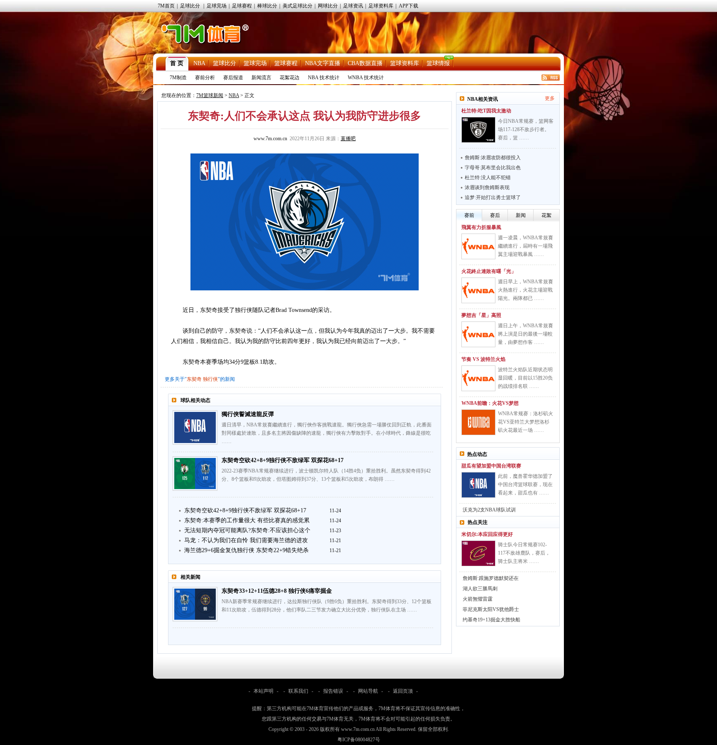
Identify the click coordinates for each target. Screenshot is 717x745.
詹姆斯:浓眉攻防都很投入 (493, 158)
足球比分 (190, 6)
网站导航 (368, 691)
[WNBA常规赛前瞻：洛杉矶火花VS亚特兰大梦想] (478, 422)
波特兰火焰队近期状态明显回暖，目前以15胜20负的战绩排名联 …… (525, 378)
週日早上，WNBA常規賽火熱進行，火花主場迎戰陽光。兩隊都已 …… (525, 290)
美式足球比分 (297, 6)
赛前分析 (205, 77)
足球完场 (217, 6)
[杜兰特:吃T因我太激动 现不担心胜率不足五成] (478, 130)
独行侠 (210, 379)
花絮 (546, 215)
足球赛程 (242, 6)
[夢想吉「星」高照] (478, 334)
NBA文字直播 (322, 63)
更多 (550, 98)
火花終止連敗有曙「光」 (488, 271)
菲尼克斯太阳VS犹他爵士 (491, 609)
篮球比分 (224, 63)
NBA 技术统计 (323, 77)
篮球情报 (438, 63)
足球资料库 (380, 6)
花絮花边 (290, 77)
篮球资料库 (404, 63)
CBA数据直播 (365, 63)
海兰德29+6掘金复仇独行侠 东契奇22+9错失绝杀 (246, 550)
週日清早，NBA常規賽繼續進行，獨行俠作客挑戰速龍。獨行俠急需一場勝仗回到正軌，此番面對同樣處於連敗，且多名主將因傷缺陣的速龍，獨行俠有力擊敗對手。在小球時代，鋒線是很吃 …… (327, 433)
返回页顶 (403, 691)
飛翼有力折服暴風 (481, 227)
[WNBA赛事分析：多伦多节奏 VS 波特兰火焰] (478, 378)
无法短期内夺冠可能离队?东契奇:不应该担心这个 (247, 530)
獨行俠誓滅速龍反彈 (248, 414)
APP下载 (408, 6)
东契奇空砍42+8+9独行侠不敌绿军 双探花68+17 (283, 460)
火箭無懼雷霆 (478, 599)
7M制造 (178, 77)
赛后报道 (233, 77)
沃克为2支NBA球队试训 (489, 510)
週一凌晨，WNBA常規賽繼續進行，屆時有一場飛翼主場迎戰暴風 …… (525, 246)
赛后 (495, 215)
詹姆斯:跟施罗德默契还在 (491, 578)
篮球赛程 (286, 63)
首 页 (176, 63)
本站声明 (263, 691)
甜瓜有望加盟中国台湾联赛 (491, 466)
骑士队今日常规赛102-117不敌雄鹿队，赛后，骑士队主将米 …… (524, 553)
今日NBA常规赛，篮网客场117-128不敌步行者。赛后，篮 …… (526, 129)
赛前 (469, 215)
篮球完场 (255, 63)
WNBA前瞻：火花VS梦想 (490, 403)
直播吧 (348, 138)
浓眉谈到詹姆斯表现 (487, 187)
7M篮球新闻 (209, 95)
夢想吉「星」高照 (481, 315)
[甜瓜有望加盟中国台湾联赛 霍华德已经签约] (478, 485)
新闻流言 (261, 77)
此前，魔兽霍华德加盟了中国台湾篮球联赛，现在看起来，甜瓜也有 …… (525, 484)
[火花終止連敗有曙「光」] (478, 290)
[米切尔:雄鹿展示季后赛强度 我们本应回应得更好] (478, 553)
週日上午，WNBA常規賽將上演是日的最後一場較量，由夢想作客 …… (525, 334)
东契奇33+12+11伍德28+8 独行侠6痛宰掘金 (277, 591)
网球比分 (328, 6)
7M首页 (166, 6)
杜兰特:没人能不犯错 (488, 177)
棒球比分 (267, 6)
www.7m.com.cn (270, 138)
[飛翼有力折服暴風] (478, 246)
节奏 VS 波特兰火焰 (483, 359)
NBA (199, 63)
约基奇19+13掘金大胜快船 (491, 620)
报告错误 (333, 691)
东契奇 (194, 379)
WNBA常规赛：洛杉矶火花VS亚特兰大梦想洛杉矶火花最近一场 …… (525, 422)
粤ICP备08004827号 (358, 740)
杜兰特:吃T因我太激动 (486, 111)
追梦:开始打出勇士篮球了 (493, 197)
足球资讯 (353, 6)
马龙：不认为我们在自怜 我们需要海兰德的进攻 (246, 540)
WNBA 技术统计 (366, 77)
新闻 (521, 215)
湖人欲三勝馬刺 (480, 589)
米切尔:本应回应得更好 (487, 534)
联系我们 (298, 691)
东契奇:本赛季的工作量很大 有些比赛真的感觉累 (247, 520)
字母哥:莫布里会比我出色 (493, 167)
